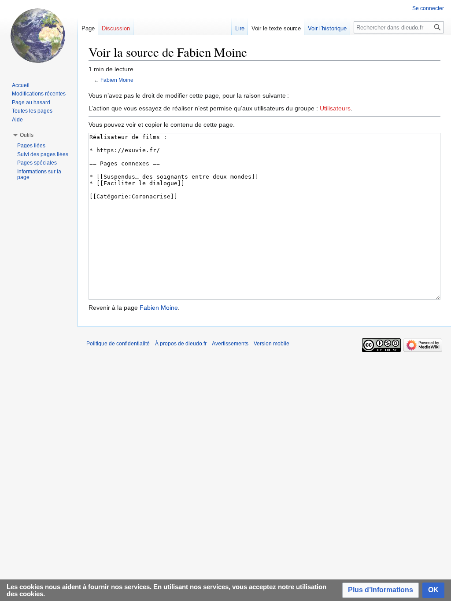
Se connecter (428, 8)
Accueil (21, 85)
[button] (380, 590)
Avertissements (230, 344)
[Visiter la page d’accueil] (39, 35)
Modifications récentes (39, 94)
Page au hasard (31, 102)
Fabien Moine (116, 80)
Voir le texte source (276, 28)
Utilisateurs (335, 108)
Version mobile (271, 344)
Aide (17, 120)
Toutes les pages (32, 111)
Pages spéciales (37, 163)
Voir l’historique (327, 28)
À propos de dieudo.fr (181, 344)
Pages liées (31, 146)
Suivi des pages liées (42, 154)
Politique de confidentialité (118, 344)
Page (88, 28)
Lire (239, 28)
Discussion (116, 28)
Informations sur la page (39, 175)
